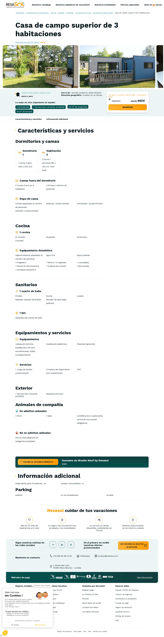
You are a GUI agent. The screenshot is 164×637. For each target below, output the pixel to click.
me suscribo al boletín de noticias (131, 545)
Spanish (154, 5)
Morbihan (70, 13)
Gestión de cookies (100, 631)
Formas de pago (122, 603)
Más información (145, 577)
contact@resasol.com (108, 556)
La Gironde (53, 612)
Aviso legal (77, 631)
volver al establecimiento (38, 462)
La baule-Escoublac (90, 607)
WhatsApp (85, 556)
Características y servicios (28, 119)
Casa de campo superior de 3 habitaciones (132, 13)
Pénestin (85, 599)
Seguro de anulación (123, 607)
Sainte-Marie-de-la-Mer (91, 603)
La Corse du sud (55, 590)
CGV (84, 631)
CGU (89, 631)
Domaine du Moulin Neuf (103, 13)
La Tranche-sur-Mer (90, 594)
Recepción (20, 13)
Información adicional (57, 119)
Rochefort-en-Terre (83, 13)
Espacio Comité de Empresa (126, 590)
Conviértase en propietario (126, 599)
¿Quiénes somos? (122, 612)
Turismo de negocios (123, 594)
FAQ (117, 620)
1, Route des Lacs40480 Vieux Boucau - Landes (67, 566)
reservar (128, 107)
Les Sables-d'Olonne (90, 612)
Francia (53, 13)
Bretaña (61, 13)
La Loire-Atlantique (57, 603)
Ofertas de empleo (123, 616)
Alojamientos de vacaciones (37, 13)
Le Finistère (53, 594)
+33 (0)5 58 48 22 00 (62, 556)
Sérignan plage (88, 590)
